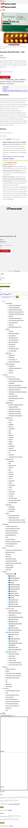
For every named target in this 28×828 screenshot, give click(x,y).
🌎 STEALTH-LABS (13, 604)
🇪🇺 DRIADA (11, 582)
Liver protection (10, 546)
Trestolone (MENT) (13, 396)
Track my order (12, 660)
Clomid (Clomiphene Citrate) (13, 528)
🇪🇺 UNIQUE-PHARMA (14, 595)
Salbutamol (11, 357)
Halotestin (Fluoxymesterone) (16, 312)
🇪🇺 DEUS (11, 636)
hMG (7, 537)
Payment (5, 667)
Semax (10, 487)
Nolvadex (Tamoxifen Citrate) (13, 541)
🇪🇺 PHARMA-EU (13, 591)
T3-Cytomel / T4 (13, 359)
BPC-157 (11, 426)
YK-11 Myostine (12, 351)
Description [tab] (6, 86)
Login (11, 826)
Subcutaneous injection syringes (17, 522)
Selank (10, 483)
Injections (5, 374)
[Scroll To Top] (1, 290)
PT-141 (10, 478)
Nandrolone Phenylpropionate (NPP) (18, 387)
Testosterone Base (13, 407)
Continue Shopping (5, 286)
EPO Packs (8, 554)
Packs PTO (8, 569)
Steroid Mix (11, 400)
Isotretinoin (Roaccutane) (15, 368)
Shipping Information (14, 654)
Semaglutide (12, 485)
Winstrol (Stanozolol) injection (16, 398)
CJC (10, 430)
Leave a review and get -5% (13, 701)
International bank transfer (12, 677)
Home (1, 46)
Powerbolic (11, 158)
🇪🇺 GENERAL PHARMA (14, 584)
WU (6, 680)
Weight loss (8, 353)
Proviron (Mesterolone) (11, 543)
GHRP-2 (11, 441)
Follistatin (11, 437)
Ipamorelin (11, 454)
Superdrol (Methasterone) (15, 318)
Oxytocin (11, 472)
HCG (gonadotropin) (11, 535)
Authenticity (12, 656)
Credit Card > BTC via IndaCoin (13, 675)
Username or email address (7, 797)
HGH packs (8, 556)
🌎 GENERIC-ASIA (13, 602)
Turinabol (11, 324)
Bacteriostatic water (14, 517)
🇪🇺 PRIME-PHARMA (13, 593)
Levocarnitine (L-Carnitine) (15, 457)
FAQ (7, 692)
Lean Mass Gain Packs (11, 561)
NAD (10, 470)
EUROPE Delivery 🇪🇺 (11, 573)
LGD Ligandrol (12, 335)
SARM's (7, 329)
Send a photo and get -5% (15, 664)
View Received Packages (15, 662)
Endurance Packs (10, 552)
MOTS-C (11, 467)
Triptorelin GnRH (13, 502)
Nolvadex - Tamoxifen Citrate (13, 81)
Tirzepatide (11, 493)
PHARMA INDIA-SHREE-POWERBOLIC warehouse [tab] (15, 90)
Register (10, 810)
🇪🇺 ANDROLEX (12, 576)
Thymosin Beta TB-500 (14, 500)
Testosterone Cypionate (15, 409)
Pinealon (11, 476)
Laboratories (6, 46)
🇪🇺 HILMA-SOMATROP (14, 586)
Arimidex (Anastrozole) (11, 526)
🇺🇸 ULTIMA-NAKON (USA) (15, 613)
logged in (9, 139)
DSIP (10, 433)
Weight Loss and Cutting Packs (13, 563)
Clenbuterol (12, 355)
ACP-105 (11, 331)
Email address (4, 816)
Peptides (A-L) (9, 418)
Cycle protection (10, 83)
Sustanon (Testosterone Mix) (16, 404)
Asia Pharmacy (13, 46)
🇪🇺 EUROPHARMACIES (14, 578)
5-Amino (11, 420)
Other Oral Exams (10, 364)
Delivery (5, 571)
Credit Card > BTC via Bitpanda (13, 673)
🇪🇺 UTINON (11, 597)
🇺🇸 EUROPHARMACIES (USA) (16, 617)
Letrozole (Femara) (10, 539)
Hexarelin (11, 448)
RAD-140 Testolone (13, 342)
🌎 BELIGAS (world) (13, 599)
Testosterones (9, 402)
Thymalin (11, 496)
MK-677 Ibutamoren (14, 340)
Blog (7, 710)
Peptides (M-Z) (9, 459)
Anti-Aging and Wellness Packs (14, 550)
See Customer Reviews (11, 699)
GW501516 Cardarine (14, 333)
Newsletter (8, 708)
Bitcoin (7, 671)
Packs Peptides (9, 567)
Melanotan (11, 461)
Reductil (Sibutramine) (14, 361)
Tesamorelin (12, 491)
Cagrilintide (11, 428)
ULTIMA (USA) (12, 615)
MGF (10, 463)
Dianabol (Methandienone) (15, 309)
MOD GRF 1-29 (12, 465)
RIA (6, 682)
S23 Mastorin (12, 344)
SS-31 (10, 489)
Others (7, 513)
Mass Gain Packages (11, 558)
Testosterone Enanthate (15, 411)
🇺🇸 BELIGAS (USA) (13, 610)
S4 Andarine (12, 346)
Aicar (10, 422)
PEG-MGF (11, 474)
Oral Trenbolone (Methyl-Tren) (16, 320)
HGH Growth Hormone (14, 515)
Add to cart (5, 77)
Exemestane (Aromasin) (12, 532)
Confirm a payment (10, 669)
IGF (9, 452)
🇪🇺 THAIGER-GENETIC (14, 589)
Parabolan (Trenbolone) (14, 389)
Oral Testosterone (13, 322)
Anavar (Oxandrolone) (14, 307)
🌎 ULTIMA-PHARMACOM (15, 606)
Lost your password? (14, 804)
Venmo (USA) (9, 686)
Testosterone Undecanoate (15, 415)
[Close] (0, 276)
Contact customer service (12, 695)
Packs (4, 548)
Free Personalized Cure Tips (13, 690)
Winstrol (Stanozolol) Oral (15, 327)
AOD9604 (11, 424)
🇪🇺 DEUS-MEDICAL (13, 580)
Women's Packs (9, 565)
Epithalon (11, 435)
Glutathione (12, 446)
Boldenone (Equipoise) (14, 379)
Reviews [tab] (5, 88)
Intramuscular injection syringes (17, 520)
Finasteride (11, 366)
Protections (6, 524)
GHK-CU (11, 439)
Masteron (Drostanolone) (15, 385)
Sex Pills (11, 372)
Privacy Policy (12, 658)
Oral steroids (9, 303)
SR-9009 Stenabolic (14, 348)
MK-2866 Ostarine (13, 337)
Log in (2, 807)
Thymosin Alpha (13, 498)
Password (3, 801)
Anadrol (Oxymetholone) (15, 305)
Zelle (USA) (8, 684)
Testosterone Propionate (15, 413)
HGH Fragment (12, 450)
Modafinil (11, 370)
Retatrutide (11, 480)
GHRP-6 (11, 444)
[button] (14, 770)
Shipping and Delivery (11, 651)
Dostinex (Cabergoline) (11, 530)
